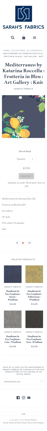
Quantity (21, 159)
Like (17, 243)
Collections (18, 50)
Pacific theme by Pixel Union (15, 423)
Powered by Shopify (35, 423)
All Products (34, 50)
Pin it (22, 243)
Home (6, 50)
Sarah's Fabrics (23, 89)
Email (29, 243)
